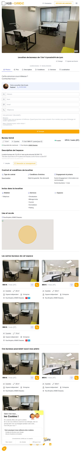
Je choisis (23, 442)
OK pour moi (36, 442)
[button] (4, 448)
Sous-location (6, 178)
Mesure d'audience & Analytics (14, 434)
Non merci (9, 442)
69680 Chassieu (33, 145)
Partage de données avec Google (15, 432)
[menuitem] (7, 70)
